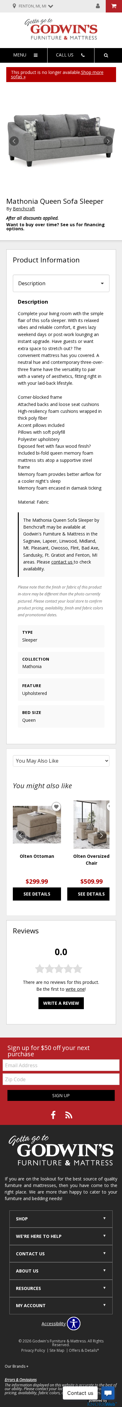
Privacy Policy (33, 1350)
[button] (108, 141)
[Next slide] (101, 835)
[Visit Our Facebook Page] (53, 1115)
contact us (62, 562)
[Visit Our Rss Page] (69, 1115)
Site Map (56, 1350)
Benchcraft (24, 208)
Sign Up (61, 1095)
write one (75, 989)
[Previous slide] (20, 835)
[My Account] (98, 6)
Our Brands (16, 1366)
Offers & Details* (84, 1350)
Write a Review (61, 1003)
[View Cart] (114, 6)
